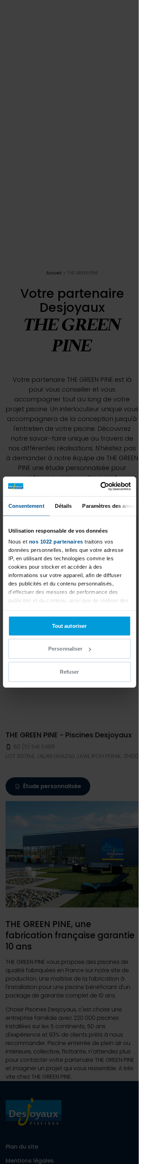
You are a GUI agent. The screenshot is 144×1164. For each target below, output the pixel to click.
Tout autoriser (69, 626)
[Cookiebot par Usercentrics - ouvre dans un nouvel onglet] (100, 486)
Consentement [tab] (26, 506)
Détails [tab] (63, 506)
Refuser (69, 671)
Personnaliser (65, 649)
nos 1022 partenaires (56, 542)
